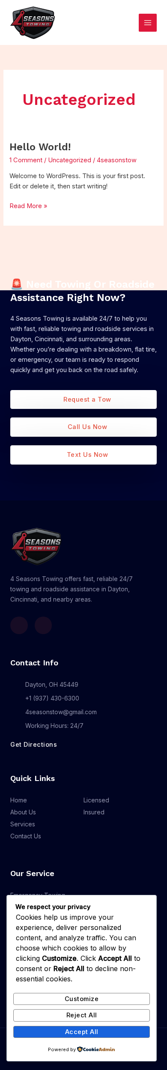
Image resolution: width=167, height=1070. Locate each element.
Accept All (81, 1032)
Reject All (81, 1015)
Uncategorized (69, 160)
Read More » (28, 205)
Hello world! (40, 147)
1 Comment (25, 160)
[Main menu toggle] (148, 23)
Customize (82, 999)
